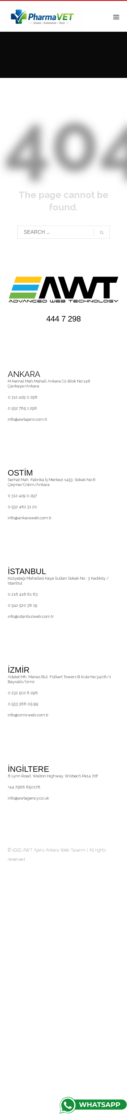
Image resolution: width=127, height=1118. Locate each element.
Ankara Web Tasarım (66, 850)
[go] (102, 232)
